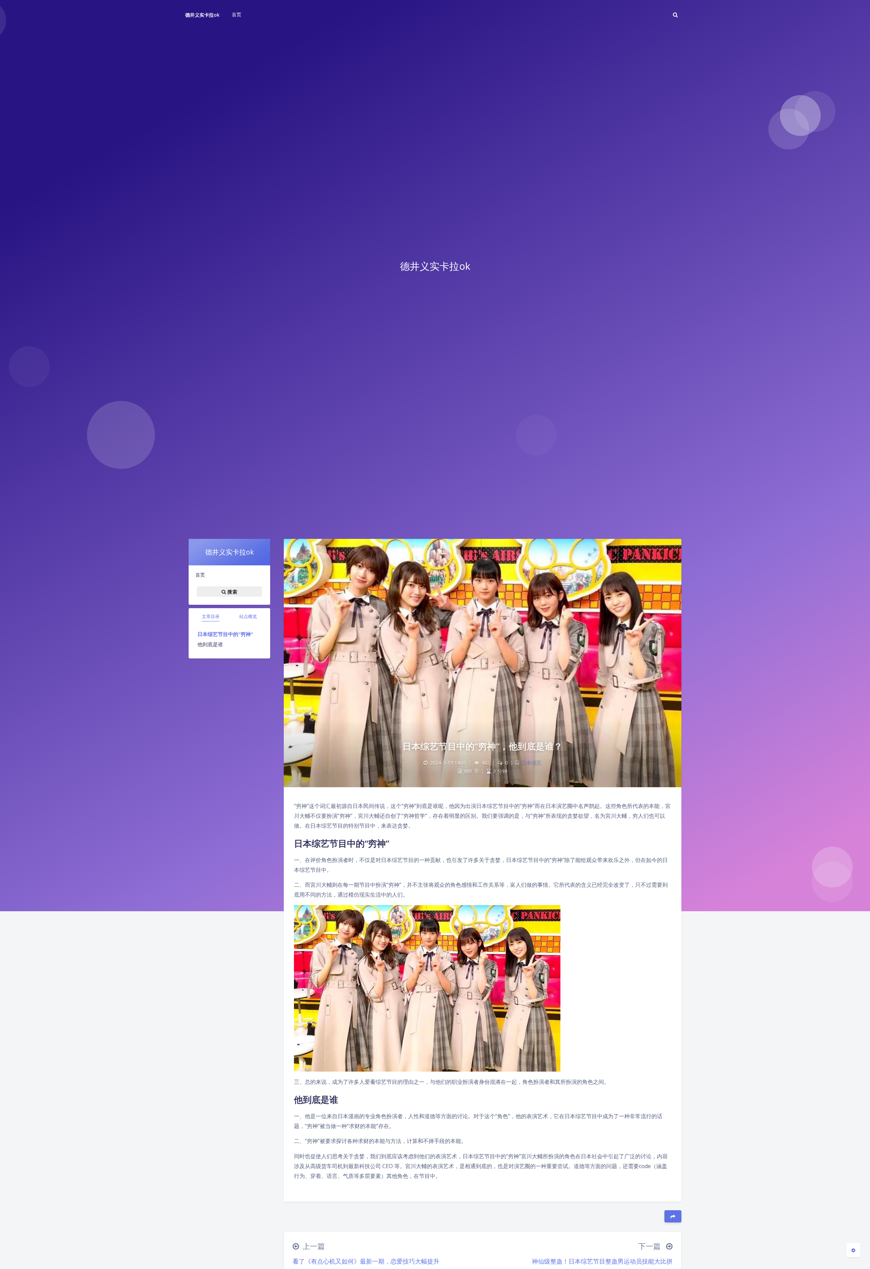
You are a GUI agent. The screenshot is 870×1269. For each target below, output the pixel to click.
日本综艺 (531, 762)
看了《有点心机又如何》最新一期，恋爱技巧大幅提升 (366, 1261)
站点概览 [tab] (248, 616)
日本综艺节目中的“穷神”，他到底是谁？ (482, 746)
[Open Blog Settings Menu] (853, 1250)
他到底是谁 (210, 644)
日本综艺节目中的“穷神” (225, 634)
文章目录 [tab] (211, 616)
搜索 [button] (231, 591)
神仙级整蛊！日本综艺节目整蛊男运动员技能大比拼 (602, 1261)
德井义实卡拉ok (202, 15)
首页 (200, 574)
